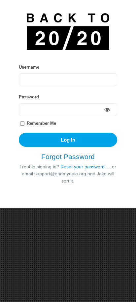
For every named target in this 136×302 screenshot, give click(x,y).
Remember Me (40, 123)
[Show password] (107, 109)
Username (29, 67)
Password (29, 96)
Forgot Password (68, 156)
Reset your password (82, 166)
